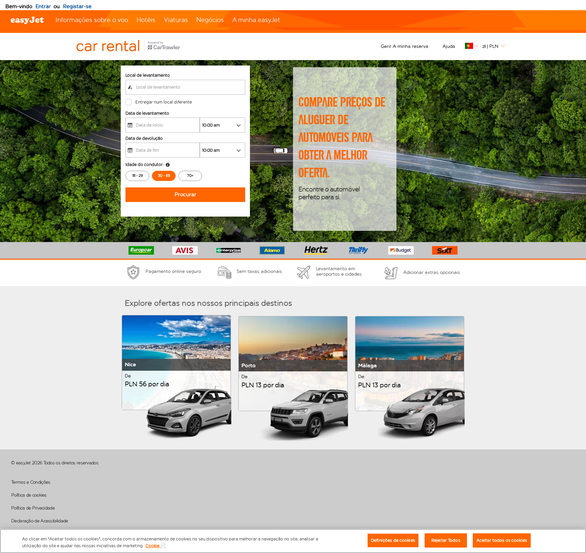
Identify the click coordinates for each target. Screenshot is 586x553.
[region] (293, 541)
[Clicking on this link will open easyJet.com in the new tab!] (135, 46)
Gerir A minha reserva (404, 46)
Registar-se (77, 6)
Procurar (185, 194)
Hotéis (146, 20)
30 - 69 (164, 175)
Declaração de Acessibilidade (39, 521)
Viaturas (176, 20)
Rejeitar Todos (445, 540)
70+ (190, 175)
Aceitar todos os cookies (501, 540)
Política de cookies (29, 495)
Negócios (210, 20)
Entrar (43, 6)
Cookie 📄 (155, 545)
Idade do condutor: (144, 164)
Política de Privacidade (33, 508)
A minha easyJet (256, 20)
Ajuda (449, 46)
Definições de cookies (393, 540)
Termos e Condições (30, 482)
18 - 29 (137, 175)
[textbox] (185, 87)
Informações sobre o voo (92, 20)
